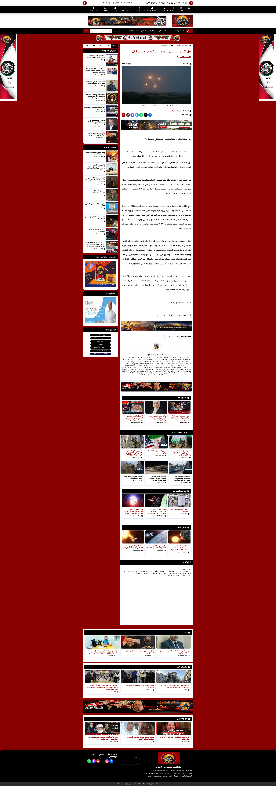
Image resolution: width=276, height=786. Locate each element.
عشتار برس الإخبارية (176, 111)
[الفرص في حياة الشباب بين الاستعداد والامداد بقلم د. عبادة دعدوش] (112, 182)
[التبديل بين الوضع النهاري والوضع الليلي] (85, 3)
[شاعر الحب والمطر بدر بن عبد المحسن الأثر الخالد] (112, 156)
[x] (102, 761)
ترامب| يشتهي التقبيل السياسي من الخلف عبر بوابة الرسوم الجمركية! (134, 418)
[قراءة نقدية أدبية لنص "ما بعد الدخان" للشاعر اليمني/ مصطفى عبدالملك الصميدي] (112, 73)
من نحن (139, 755)
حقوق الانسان (152, 10)
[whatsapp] (89, 761)
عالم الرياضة (181, 667)
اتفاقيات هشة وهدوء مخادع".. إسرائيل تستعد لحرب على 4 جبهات (158, 478)
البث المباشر (93, 10)
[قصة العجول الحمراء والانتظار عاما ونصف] (112, 221)
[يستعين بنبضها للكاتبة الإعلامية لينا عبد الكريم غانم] (112, 60)
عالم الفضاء (181, 528)
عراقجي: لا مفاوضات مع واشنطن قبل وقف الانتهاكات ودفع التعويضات (95, 122)
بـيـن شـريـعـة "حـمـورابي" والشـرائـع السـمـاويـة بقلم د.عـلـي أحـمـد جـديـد (180, 418)
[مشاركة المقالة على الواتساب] (141, 115)
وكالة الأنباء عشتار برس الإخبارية (132, 784)
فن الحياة (164, 10)
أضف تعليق (125, 64)
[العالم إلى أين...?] (138, 40)
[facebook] (111, 761)
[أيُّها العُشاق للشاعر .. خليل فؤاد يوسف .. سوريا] (112, 111)
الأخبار (181, 10)
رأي (185, 633)
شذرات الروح (126, 10)
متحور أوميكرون (139, 10)
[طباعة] (123, 115)
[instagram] (107, 761)
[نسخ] (128, 115)
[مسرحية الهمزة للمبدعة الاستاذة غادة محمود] (112, 195)
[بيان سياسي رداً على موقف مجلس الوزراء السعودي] (112, 137)
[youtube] (98, 761)
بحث (86, 31)
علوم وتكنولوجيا (179, 491)
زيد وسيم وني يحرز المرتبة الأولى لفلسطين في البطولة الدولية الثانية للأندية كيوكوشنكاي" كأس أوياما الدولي (102, 687)
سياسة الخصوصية (135, 761)
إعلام (173, 10)
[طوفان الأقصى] (156, 129)
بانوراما (115, 10)
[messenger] (94, 761)
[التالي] (118, 31)
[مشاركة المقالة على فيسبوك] (150, 115)
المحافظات (105, 10)
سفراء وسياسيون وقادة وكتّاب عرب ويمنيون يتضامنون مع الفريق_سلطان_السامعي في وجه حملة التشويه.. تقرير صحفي (95, 246)
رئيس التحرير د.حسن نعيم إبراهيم (131, 764)
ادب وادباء (182, 398)
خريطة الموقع (137, 758)
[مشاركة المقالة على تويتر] (146, 115)
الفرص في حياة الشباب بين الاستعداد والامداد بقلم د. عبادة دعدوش (95, 180)
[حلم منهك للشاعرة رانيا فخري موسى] (112, 208)
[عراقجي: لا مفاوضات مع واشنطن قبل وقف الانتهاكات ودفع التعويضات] (112, 124)
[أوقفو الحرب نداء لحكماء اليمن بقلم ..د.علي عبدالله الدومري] (112, 85)
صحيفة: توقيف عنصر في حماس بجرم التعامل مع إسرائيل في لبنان (182, 453)
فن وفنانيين (182, 719)
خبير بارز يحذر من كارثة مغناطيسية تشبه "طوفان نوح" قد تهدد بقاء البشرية (133, 511)
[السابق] (114, 31)
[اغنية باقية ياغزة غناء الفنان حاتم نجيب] (112, 234)
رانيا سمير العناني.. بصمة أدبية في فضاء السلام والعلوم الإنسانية (157, 418)
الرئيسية (189, 10)
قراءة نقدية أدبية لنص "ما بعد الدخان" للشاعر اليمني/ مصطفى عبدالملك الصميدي (155, 29)
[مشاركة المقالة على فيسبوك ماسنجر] (132, 115)
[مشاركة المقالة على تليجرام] (137, 115)
